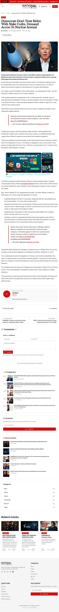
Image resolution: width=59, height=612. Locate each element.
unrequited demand (27, 183)
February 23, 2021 (33, 242)
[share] (38, 154)
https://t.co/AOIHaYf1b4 (26, 237)
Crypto (32, 579)
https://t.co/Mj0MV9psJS (19, 121)
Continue (9, 352)
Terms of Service (5, 596)
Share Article (7, 35)
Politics (32, 569)
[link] (8, 155)
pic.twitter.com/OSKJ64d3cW (20, 239)
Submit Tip (44, 6)
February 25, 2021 (42, 124)
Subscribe (30, 429)
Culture (32, 571)
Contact (3, 589)
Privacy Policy (4, 594)
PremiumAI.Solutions (31, 607)
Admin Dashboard (5, 599)
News (32, 566)
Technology (34, 574)
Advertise (3, 591)
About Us (3, 586)
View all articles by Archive (20, 299)
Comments (54, 308)
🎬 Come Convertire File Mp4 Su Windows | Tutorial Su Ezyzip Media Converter (23, 155)
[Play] (47, 168)
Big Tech (33, 576)
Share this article (9, 308)
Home (2, 13)
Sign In (55, 6)
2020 (8, 13)
